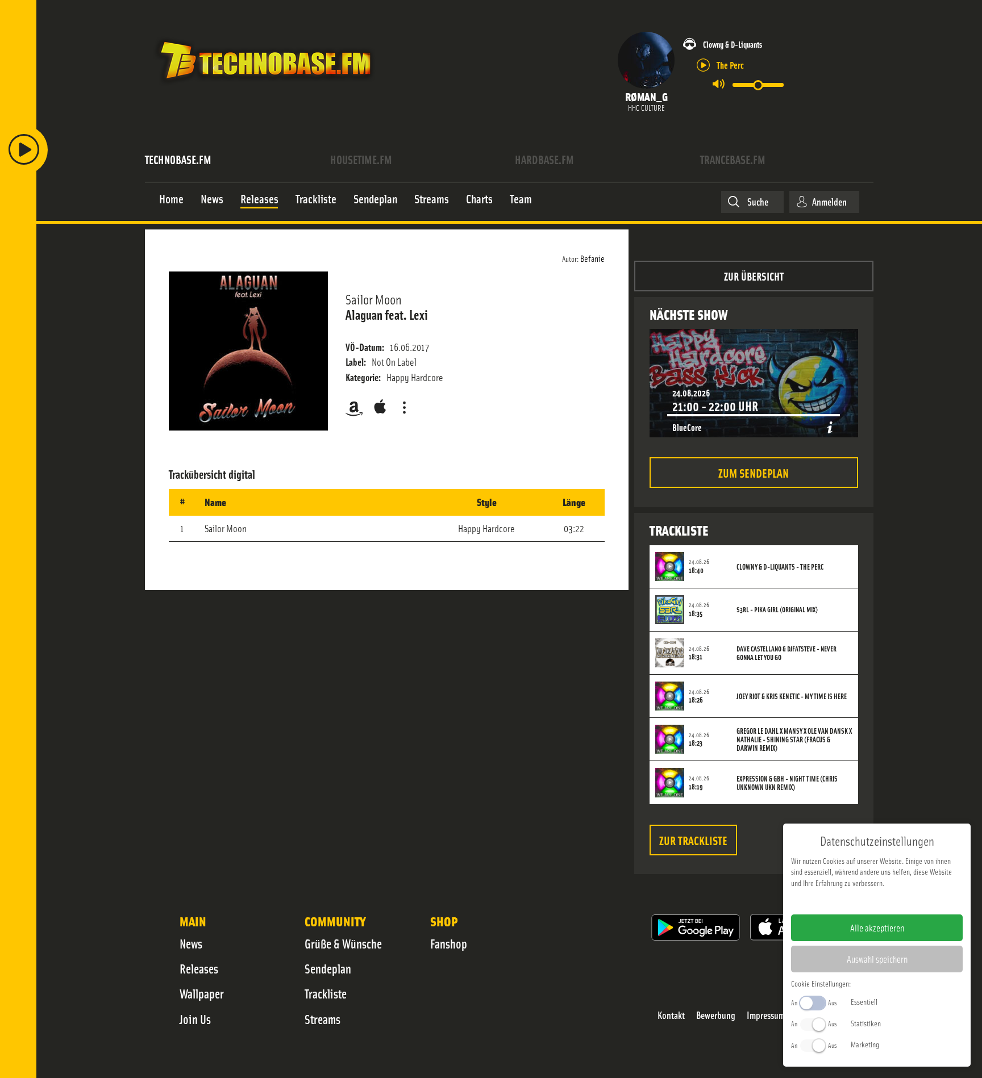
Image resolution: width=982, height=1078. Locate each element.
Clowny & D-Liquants (732, 44)
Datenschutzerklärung (896, 901)
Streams (322, 1019)
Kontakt (671, 1015)
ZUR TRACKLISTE (693, 839)
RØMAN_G (646, 96)
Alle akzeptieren (877, 927)
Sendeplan (328, 968)
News (191, 943)
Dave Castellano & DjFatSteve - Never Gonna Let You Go (787, 653)
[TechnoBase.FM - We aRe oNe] (264, 87)
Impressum (766, 1015)
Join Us (195, 1019)
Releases (199, 968)
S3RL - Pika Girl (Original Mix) (777, 609)
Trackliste (326, 993)
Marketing (865, 1044)
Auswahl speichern (877, 958)
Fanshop (448, 943)
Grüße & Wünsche (343, 943)
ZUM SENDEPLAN (753, 472)
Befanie (592, 258)
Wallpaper (202, 993)
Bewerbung (715, 1015)
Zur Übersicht (754, 276)
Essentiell (864, 1001)
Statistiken (866, 1023)
